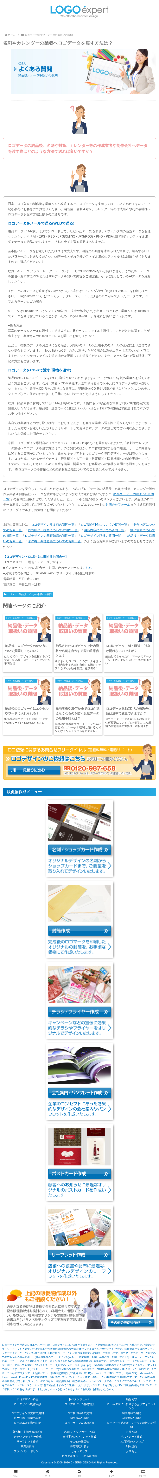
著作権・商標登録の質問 (27, 1431)
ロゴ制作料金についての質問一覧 (104, 524)
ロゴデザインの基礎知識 (79, 1404)
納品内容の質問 (79, 1418)
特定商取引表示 (79, 1446)
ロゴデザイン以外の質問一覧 (101, 535)
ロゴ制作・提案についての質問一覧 (53, 530)
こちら (87, 567)
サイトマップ (79, 1451)
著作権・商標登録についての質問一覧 (54, 541)
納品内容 (131, 1399)
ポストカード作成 (131, 1436)
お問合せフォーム (117, 504)
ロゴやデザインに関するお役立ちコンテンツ (131, 1406)
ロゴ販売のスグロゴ (131, 1441)
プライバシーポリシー (27, 1451)
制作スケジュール (79, 1399)
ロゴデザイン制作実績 (27, 1404)
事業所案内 (27, 1446)
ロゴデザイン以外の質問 (79, 1422)
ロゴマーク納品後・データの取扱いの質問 (29, 594)
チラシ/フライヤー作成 (27, 1436)
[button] (147, 860)
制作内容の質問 (131, 1413)
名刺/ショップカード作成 (79, 1431)
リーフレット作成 (27, 1441)
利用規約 (131, 1446)
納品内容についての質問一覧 (104, 530)
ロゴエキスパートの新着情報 (79, 1456)
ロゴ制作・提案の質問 (27, 1418)
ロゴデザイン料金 (27, 1399)
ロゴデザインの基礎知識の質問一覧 (49, 535)
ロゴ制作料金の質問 (79, 1413)
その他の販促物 (79, 1441)
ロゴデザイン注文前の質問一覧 (52, 524)
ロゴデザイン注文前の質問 (27, 1413)
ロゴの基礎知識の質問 (27, 1422)
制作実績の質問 (131, 1418)
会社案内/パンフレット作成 (79, 1436)
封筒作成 (131, 1431)
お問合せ (131, 1451)
